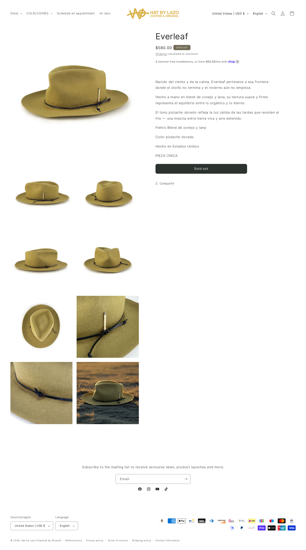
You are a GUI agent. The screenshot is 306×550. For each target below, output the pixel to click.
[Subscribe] (185, 479)
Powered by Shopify (49, 540)
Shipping (161, 53)
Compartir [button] (167, 183)
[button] (16, 13)
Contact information (167, 540)
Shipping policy (141, 540)
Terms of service (118, 540)
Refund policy (73, 540)
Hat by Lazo (28, 540)
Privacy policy (94, 540)
